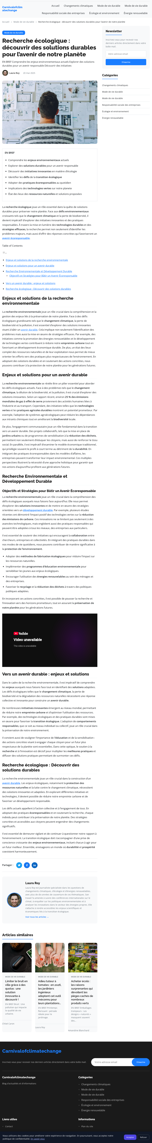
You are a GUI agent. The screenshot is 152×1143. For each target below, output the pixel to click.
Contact (9, 1126)
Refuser (143, 1137)
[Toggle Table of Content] (4, 253)
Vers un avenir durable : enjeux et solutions (30, 283)
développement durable (38, 510)
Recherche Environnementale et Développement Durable (39, 271)
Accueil (55, 5)
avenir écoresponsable (16, 238)
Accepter (130, 1137)
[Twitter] (19, 865)
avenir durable (29, 329)
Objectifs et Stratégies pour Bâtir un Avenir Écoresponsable (43, 275)
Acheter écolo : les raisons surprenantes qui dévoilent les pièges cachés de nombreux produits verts (82, 992)
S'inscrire (126, 62)
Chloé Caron (8, 1023)
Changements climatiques (78, 5)
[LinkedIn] (35, 865)
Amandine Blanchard (78, 1030)
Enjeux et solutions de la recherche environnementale (37, 260)
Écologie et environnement (104, 13)
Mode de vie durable (108, 5)
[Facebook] (27, 865)
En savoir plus (38, 1138)
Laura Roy (32, 883)
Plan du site (87, 1126)
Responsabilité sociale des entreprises (63, 13)
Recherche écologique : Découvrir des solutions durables (38, 289)
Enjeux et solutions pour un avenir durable (30, 265)
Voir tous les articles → (37, 916)
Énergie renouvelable (136, 13)
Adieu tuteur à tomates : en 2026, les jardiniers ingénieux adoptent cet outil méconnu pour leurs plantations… (49, 992)
